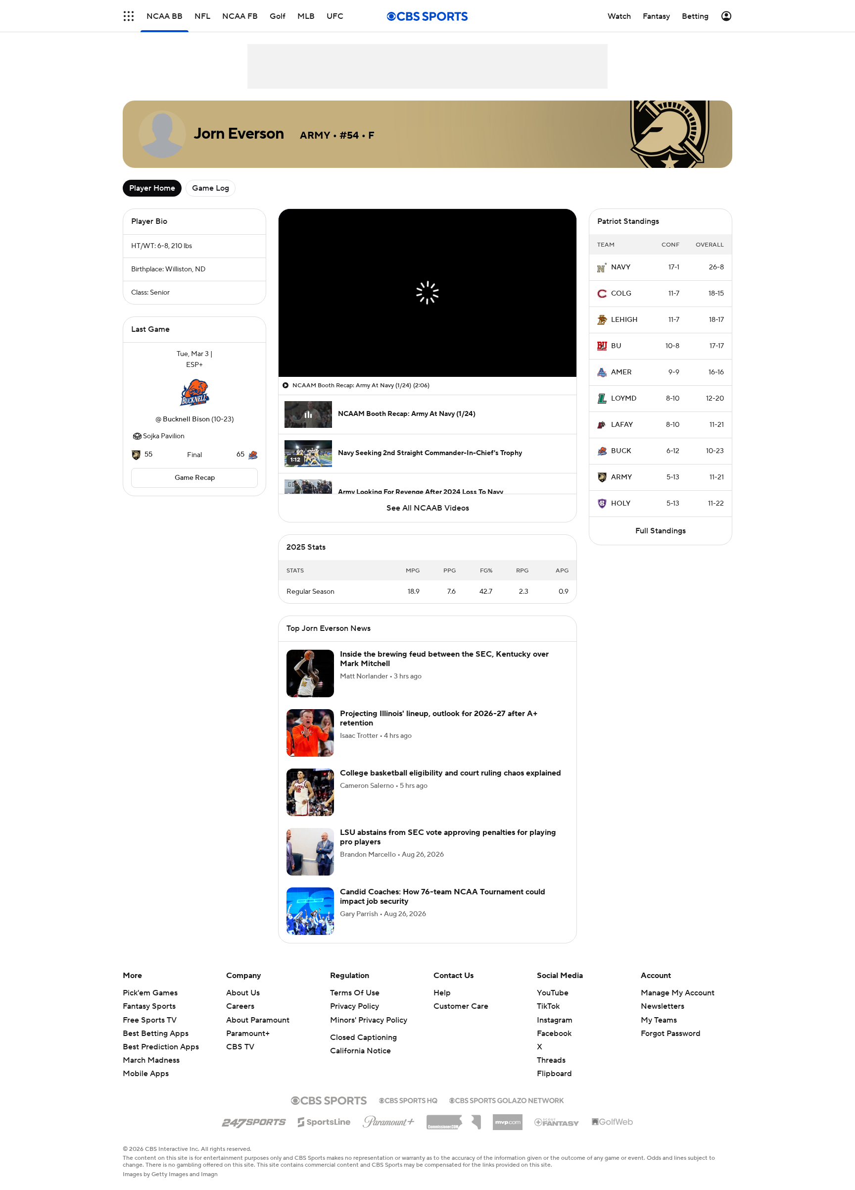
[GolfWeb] (612, 1134)
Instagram (554, 1032)
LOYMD (624, 398)
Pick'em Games (150, 1005)
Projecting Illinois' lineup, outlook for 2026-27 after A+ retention (439, 730)
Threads (551, 1072)
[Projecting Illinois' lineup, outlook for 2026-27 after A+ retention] (310, 745)
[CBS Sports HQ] (408, 1111)
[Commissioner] (454, 1131)
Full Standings (660, 531)
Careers (240, 1018)
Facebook (554, 1045)
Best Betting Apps (156, 1045)
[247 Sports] (254, 1132)
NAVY (620, 267)
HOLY (620, 503)
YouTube (553, 1005)
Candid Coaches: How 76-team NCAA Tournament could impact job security (442, 908)
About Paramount (257, 1032)
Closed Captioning (363, 1049)
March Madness (151, 1072)
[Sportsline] (324, 1133)
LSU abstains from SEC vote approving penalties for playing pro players (448, 849)
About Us (243, 1005)
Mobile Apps (146, 1085)
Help (442, 1005)
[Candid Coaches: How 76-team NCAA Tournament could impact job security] (310, 923)
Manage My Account (677, 1005)
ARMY (621, 477)
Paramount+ (248, 1045)
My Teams (659, 1032)
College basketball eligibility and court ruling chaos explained (450, 785)
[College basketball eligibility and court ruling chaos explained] (310, 804)
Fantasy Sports (149, 1018)
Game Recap (195, 477)
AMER (621, 372)
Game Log (210, 188)
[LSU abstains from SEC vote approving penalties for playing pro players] (310, 863)
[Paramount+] (389, 1132)
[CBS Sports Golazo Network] (506, 1111)
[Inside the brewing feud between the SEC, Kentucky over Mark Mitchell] (310, 685)
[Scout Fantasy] (557, 1133)
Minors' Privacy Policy (368, 1032)
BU (616, 346)
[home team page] (194, 392)
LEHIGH (624, 319)
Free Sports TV (150, 1032)
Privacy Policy (354, 1018)
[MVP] (507, 1130)
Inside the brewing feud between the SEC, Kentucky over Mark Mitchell (444, 670)
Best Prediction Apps (161, 1059)
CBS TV (240, 1059)
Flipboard (554, 1085)
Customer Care (460, 1018)
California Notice (360, 1063)
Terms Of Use (355, 1005)
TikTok (548, 1018)
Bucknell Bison (186, 419)
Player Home (152, 188)
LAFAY (622, 424)
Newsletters (662, 1018)
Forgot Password (671, 1045)
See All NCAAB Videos (427, 508)
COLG (621, 293)
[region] (427, 293)
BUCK (621, 451)
